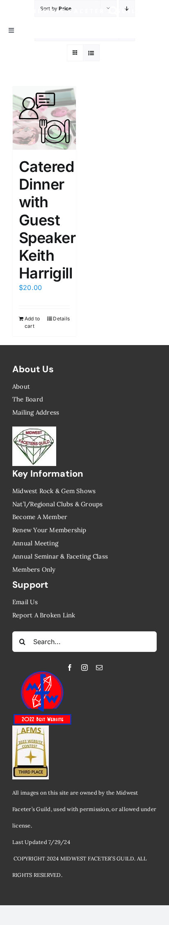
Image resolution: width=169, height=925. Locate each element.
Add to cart (32, 322)
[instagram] (84, 667)
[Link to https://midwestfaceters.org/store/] (113, 11)
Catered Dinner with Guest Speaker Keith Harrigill (47, 220)
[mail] (99, 667)
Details (61, 318)
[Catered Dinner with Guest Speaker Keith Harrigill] (44, 118)
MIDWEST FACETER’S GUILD (84, 11)
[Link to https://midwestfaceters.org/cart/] (149, 11)
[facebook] (69, 667)
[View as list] (91, 53)
